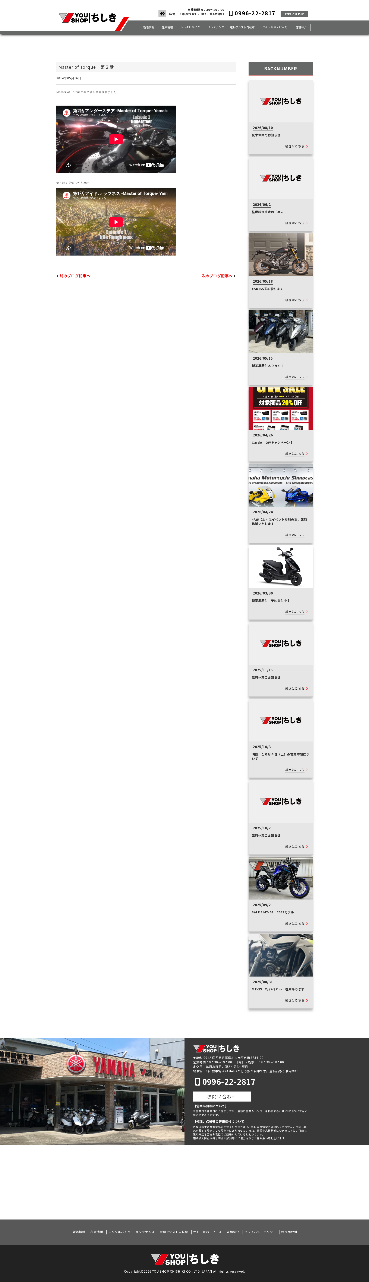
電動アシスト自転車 (242, 27)
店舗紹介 (301, 27)
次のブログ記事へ (217, 276)
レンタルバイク (190, 27)
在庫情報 (167, 27)
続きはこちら (295, 146)
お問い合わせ (294, 14)
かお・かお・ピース (274, 27)
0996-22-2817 (254, 13)
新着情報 (148, 27)
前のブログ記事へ (75, 276)
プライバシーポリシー (260, 1232)
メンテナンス (216, 27)
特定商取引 (289, 1232)
